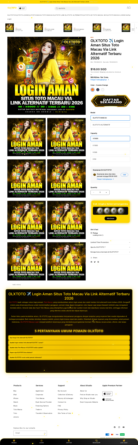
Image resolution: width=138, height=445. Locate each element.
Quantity (94, 187)
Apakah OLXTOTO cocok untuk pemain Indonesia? (26, 357)
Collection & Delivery (65, 394)
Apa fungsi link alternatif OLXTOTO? (21, 338)
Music (15, 406)
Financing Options (42, 406)
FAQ (59, 406)
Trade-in (39, 409)
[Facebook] (92, 262)
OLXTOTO (11, 15)
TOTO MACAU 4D (99, 15)
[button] (11, 15)
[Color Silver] (102, 89)
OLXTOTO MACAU (35, 15)
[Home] (12, 8)
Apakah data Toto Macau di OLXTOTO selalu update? (26, 347)
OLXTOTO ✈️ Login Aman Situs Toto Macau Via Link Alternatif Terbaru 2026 (69, 2)
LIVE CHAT (123, 442)
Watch (15, 402)
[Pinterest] (98, 262)
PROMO (14, 442)
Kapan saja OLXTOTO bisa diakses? (21, 352)
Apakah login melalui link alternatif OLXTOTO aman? (26, 342)
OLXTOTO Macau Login (29, 322)
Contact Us (62, 402)
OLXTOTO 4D (87, 15)
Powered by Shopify (118, 438)
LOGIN (41, 442)
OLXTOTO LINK (58, 15)
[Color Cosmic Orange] (93, 90)
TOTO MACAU (47, 15)
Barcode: (106, 62)
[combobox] (76, 8)
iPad (14, 394)
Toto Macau (48, 302)
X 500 (95, 152)
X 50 (94, 159)
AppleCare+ (40, 391)
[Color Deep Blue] (97, 89)
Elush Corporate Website (89, 402)
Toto (15, 413)
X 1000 (95, 145)
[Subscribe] (44, 433)
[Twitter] (95, 262)
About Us (83, 391)
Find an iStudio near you (89, 394)
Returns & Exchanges (65, 398)
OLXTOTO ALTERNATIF (73, 15)
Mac (14, 391)
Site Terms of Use (64, 413)
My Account (62, 391)
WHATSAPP (96, 442)
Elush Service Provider (44, 402)
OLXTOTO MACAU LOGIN (115, 15)
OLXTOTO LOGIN (21, 15)
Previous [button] (8, 2)
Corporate (39, 394)
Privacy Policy (63, 409)
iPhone (15, 398)
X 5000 (95, 138)
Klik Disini (110, 218)
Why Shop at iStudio (87, 398)
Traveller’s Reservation (44, 413)
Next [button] (130, 2)
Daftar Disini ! (93, 2)
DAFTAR (69, 442)
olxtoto (16, 417)
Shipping (103, 72)
